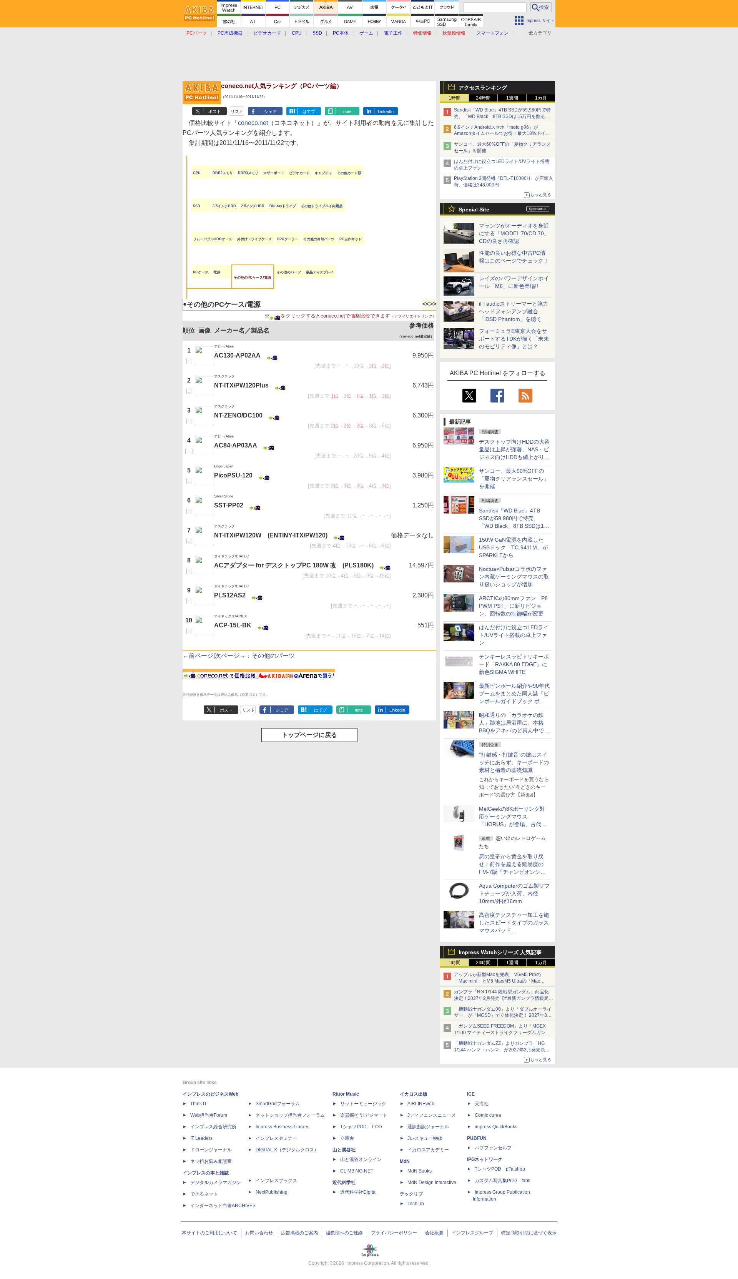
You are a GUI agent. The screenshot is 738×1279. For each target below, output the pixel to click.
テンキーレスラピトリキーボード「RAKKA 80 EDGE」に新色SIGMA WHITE (514, 664)
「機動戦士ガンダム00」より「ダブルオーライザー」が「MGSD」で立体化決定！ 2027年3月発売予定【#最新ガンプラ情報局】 (503, 1015)
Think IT (198, 1103)
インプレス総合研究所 (213, 1126)
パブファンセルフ (493, 1148)
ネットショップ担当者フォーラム (290, 1115)
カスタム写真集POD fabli (502, 1180)
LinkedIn (386, 111)
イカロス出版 (413, 1094)
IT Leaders (201, 1138)
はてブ (309, 111)
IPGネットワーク (484, 1159)
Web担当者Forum (208, 1115)
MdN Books (419, 1171)
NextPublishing (272, 1192)
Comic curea (488, 1115)
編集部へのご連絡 (344, 1233)
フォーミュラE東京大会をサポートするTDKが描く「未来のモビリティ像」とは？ (514, 338)
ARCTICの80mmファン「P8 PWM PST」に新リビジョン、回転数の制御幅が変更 (513, 606)
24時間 (483, 98)
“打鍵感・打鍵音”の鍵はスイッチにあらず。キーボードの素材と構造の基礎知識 (514, 762)
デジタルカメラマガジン (215, 1182)
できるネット (204, 1194)
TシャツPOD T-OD (361, 1126)
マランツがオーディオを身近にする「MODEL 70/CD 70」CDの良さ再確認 (514, 233)
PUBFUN (477, 1138)
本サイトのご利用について (209, 1233)
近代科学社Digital (358, 1192)
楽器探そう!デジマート (363, 1115)
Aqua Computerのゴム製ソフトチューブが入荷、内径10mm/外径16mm (514, 893)
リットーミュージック (363, 1103)
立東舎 (347, 1138)
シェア (270, 111)
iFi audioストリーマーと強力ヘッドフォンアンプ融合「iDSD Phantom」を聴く (513, 311)
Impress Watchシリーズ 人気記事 (500, 952)
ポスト (214, 111)
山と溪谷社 (344, 1150)
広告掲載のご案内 (299, 1233)
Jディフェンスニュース (431, 1115)
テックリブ (411, 1194)
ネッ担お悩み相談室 (211, 1161)
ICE (471, 1094)
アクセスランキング (483, 88)
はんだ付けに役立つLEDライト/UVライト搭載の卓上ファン (514, 635)
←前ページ (198, 655)
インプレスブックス (276, 1180)
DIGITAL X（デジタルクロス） (287, 1150)
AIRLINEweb (420, 1103)
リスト (237, 111)
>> (432, 304)
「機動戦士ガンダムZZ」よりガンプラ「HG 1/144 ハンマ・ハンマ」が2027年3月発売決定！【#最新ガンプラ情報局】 (499, 1050)
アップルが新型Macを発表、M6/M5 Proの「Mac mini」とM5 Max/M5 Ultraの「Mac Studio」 (497, 981)
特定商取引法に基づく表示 (529, 1233)
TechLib (415, 1203)
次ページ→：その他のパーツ (255, 655)
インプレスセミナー (276, 1138)
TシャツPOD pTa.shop (500, 1169)
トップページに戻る (309, 735)
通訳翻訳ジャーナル (428, 1126)
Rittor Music (345, 1094)
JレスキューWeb (424, 1138)
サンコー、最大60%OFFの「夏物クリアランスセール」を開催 (514, 478)
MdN (405, 1161)
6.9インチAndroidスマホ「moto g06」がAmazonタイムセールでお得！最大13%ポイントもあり (502, 134)
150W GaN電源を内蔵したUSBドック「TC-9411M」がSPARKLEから (513, 547)
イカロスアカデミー (428, 1150)
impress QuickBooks (496, 1126)
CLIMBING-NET (356, 1171)
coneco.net (253, 123)
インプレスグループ (472, 1233)
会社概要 (434, 1233)
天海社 (482, 1103)
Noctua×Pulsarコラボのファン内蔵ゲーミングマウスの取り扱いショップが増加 (514, 576)
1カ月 (541, 98)
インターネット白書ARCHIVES (223, 1205)
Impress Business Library (282, 1126)
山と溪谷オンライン (361, 1159)
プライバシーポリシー (394, 1233)
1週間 (512, 98)
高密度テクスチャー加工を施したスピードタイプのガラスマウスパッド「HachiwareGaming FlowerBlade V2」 (514, 930)
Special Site (474, 209)
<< (425, 304)
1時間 (454, 98)
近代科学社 (344, 1182)
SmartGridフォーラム (278, 1103)
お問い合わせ (259, 1233)
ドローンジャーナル (211, 1150)
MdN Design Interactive (431, 1182)
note (347, 111)
